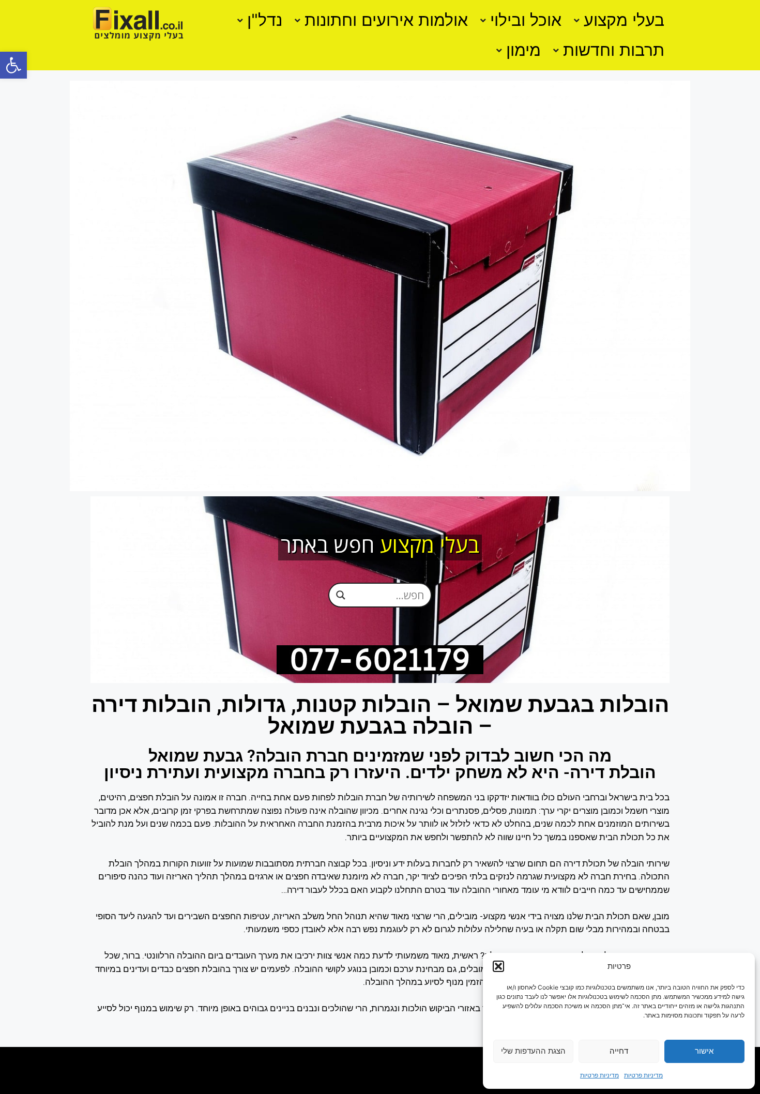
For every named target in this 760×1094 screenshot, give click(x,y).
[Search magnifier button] (340, 595)
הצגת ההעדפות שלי (533, 1051)
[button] (13, 65)
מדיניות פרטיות (643, 1075)
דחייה (619, 1051)
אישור (704, 1051)
